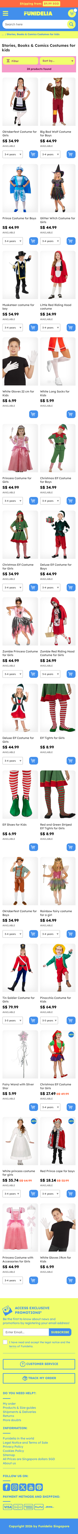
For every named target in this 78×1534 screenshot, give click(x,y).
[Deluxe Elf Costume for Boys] (58, 535)
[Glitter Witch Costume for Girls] (58, 188)
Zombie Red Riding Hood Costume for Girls (57, 653)
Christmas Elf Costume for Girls (18, 566)
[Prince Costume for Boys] (20, 188)
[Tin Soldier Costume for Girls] (20, 968)
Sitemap (9, 1455)
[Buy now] (33, 154)
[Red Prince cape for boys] (58, 1141)
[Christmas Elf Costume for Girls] (20, 535)
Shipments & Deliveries (19, 1412)
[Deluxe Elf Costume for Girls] (20, 708)
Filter (15, 61)
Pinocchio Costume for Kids (55, 999)
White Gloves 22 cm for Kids (18, 393)
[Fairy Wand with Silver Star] (20, 1054)
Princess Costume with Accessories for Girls (17, 1259)
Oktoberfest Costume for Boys (19, 913)
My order (9, 1403)
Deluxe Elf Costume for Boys (56, 566)
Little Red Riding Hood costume (55, 307)
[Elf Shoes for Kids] (20, 794)
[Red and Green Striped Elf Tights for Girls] (58, 794)
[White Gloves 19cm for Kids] (58, 1227)
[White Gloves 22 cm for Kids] (20, 361)
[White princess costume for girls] (20, 1141)
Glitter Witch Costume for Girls (57, 220)
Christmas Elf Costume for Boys (55, 480)
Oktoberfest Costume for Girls (19, 133)
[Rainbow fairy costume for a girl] (58, 881)
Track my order (41, 1378)
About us (9, 1463)
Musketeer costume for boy (18, 307)
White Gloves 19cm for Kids (55, 1259)
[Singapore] (6, 1487)
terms (12, 1346)
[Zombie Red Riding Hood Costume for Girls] (58, 621)
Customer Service (41, 1364)
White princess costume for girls (18, 1173)
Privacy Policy (13, 1446)
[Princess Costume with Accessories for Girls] (20, 1227)
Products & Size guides (19, 1407)
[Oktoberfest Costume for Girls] (20, 102)
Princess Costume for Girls (16, 480)
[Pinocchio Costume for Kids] (58, 968)
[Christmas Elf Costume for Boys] (58, 448)
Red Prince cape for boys (57, 1171)
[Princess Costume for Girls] (20, 448)
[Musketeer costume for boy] (20, 275)
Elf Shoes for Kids (14, 824)
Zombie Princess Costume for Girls (20, 653)
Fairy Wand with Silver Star (18, 1086)
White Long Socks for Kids (54, 393)
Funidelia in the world (18, 1438)
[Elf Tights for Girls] (58, 708)
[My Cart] (72, 13)
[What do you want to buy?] (5, 13)
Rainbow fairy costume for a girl (56, 913)
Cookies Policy (13, 1451)
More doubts (12, 1420)
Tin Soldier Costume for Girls (18, 999)
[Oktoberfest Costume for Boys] (20, 881)
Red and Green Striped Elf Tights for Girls (56, 826)
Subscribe (60, 1332)
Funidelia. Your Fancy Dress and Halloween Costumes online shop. (38, 13)
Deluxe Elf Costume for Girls (18, 740)
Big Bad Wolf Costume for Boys (55, 133)
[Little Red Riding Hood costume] (58, 275)
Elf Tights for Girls (52, 738)
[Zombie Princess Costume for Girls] (20, 621)
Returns (8, 1416)
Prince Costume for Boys (19, 218)
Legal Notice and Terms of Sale (25, 1442)
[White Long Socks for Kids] (58, 361)
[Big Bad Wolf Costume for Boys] (58, 102)
